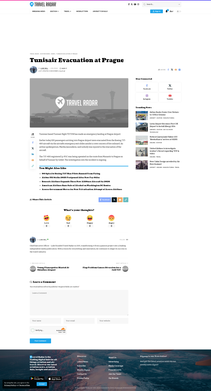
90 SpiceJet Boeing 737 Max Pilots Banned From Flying (71, 174)
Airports (153, 129)
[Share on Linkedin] (33, 154)
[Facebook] (129, 4)
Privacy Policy (10, 385)
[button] (42, 384)
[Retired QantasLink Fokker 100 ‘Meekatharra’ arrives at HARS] (142, 140)
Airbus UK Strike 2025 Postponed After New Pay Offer (71, 177)
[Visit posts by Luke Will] (33, 69)
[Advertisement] (105, 32)
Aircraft (153, 118)
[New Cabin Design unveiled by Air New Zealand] (142, 164)
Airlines (152, 142)
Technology (154, 132)
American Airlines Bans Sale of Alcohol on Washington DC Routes (76, 185)
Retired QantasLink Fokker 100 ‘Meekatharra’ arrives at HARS (163, 138)
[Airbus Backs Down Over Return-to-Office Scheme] (142, 115)
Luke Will (44, 68)
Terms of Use (24, 385)
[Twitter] (170, 87)
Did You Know (168, 129)
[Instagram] (138, 4)
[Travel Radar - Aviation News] (43, 4)
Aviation (159, 118)
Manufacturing (168, 118)
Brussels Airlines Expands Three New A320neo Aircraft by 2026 (76, 181)
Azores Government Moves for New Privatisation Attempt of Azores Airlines (82, 189)
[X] (131, 4)
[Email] (175, 70)
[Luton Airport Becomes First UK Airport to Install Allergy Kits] (142, 127)
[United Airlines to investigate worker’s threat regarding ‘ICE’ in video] (142, 151)
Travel (158, 156)
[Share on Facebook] (168, 70)
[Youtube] (170, 97)
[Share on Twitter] (172, 70)
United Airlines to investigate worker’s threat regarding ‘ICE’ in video (164, 151)
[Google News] (135, 4)
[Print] (179, 70)
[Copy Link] (33, 166)
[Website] (127, 240)
